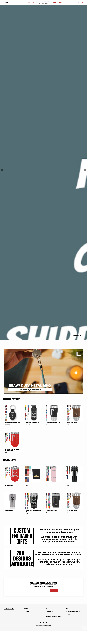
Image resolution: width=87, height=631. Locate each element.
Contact (60, 2)
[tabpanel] (43, 315)
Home (29, 2)
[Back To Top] (83, 627)
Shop (6, 321)
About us (54, 2)
